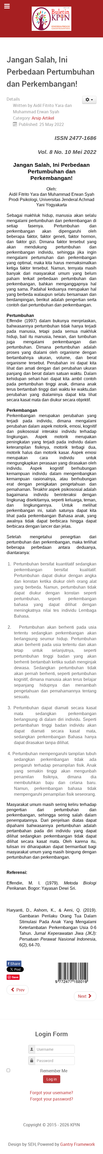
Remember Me (53, 1071)
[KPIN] (51, 19)
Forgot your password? (51, 1099)
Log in (51, 1079)
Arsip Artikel (43, 118)
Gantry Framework (77, 1144)
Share (14, 963)
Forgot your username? (51, 1093)
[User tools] (89, 100)
